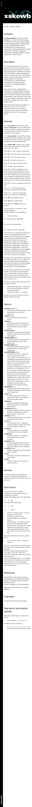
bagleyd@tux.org (22, 620)
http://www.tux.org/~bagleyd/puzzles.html (19, 626)
